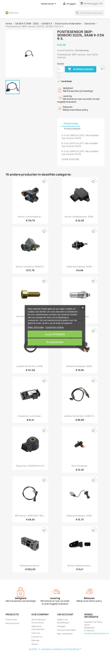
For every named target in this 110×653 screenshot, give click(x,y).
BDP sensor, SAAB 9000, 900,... (30, 515)
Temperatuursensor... (30, 565)
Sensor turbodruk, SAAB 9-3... (30, 266)
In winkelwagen (80, 69)
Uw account (65, 614)
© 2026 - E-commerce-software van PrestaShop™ (55, 649)
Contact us (36, 636)
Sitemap (35, 640)
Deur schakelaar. (79, 465)
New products (12, 623)
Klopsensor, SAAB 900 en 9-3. (30, 465)
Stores (34, 644)
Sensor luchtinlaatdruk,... (30, 216)
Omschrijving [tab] (71, 123)
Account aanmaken (66, 630)
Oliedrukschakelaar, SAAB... (79, 266)
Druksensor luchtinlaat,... (30, 416)
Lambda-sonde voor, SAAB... (30, 366)
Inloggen (61, 626)
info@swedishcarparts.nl (96, 633)
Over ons (35, 633)
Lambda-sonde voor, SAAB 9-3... (79, 416)
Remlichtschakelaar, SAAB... (79, 366)
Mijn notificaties (65, 633)
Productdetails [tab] (72, 128)
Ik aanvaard (55, 342)
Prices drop (11, 619)
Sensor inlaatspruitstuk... (79, 565)
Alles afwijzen (55, 334)
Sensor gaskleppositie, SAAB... (80, 216)
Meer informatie (36, 327)
